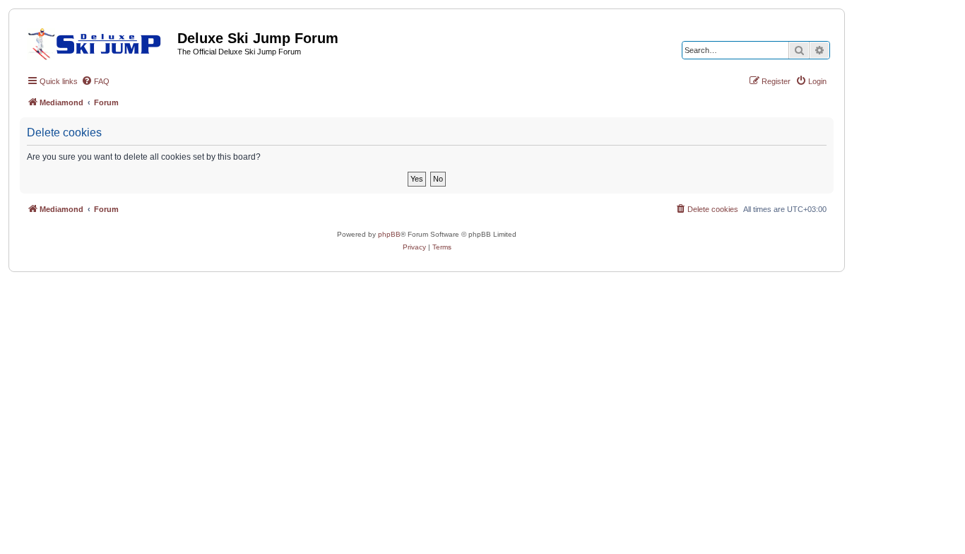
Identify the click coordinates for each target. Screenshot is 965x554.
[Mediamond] (98, 42)
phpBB (389, 234)
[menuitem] (95, 81)
